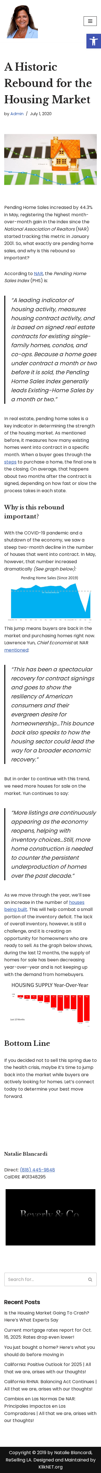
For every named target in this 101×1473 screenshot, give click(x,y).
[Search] (90, 1279)
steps (10, 462)
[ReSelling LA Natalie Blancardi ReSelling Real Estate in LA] (21, 21)
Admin (17, 114)
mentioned (16, 650)
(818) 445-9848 (37, 1170)
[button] (93, 41)
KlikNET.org (50, 1467)
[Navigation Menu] (90, 21)
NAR (38, 273)
